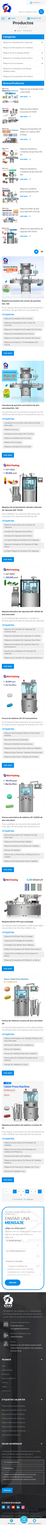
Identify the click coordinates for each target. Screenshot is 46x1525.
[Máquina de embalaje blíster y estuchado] (10, 96)
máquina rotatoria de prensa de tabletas (21, 846)
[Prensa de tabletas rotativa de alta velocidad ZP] (23, 997)
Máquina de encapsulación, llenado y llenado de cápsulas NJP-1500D (22, 508)
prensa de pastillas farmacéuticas (18, 744)
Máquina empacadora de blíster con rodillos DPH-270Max (30, 132)
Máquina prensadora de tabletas (18, 47)
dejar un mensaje (24, 1520)
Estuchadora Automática (11, 1435)
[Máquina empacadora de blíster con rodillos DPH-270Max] (10, 135)
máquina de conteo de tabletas (13, 1427)
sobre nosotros (7, 1370)
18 (19, 1191)
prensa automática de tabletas (17, 1156)
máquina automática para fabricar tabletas (22, 748)
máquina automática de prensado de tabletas (20, 1144)
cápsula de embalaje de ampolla (18, 941)
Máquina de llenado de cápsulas (14, 1431)
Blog (26, 1516)
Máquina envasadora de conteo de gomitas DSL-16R (21, 302)
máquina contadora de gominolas (14, 1410)
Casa (13, 18)
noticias (5, 1382)
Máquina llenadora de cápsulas (17, 42)
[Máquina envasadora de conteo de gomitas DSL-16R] (23, 277)
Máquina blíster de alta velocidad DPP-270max (30, 210)
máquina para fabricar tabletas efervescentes (23, 752)
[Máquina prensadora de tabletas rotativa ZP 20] (23, 1101)
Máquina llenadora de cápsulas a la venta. (22, 636)
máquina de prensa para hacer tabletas (20, 861)
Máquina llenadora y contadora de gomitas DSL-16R (31, 172)
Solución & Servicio (8, 1378)
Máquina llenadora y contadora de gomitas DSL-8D (31, 152)
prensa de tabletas (12, 1049)
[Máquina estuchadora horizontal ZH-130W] (10, 116)
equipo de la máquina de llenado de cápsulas (20, 652)
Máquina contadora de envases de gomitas (22, 329)
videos (4, 1387)
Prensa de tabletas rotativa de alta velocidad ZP (22, 1022)
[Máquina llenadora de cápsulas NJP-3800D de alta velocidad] (23, 588)
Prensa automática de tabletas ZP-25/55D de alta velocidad (22, 818)
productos (5, 1374)
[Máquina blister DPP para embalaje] (23, 898)
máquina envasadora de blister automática (22, 949)
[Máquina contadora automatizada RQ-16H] (10, 195)
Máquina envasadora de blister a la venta (21, 960)
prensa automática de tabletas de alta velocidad (20, 836)
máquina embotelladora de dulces (19, 334)
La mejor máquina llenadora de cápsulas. (21, 551)
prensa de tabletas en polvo (16, 1064)
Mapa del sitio (36, 1516)
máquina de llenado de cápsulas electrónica (23, 658)
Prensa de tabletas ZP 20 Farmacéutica (19, 718)
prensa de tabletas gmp (14, 1171)
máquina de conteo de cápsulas (13, 1422)
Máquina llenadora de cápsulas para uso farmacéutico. (21, 645)
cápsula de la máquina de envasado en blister (21, 954)
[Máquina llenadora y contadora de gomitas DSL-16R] (10, 175)
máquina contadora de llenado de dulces (22, 338)
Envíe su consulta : (14, 1261)
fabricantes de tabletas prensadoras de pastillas (20, 1059)
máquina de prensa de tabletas (13, 1414)
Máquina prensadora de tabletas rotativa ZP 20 (22, 1126)
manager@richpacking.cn (19, 1329)
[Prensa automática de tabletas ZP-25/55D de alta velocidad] (23, 794)
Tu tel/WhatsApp (13, 1240)
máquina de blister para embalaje (18, 936)
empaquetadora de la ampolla (13, 1418)
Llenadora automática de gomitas (18, 434)
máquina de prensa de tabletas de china (21, 1167)
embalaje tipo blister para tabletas (18, 945)
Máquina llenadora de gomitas (17, 438)
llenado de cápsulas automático (18, 531)
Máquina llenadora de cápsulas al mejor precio (21, 545)
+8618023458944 (16, 1337)
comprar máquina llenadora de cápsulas (21, 540)
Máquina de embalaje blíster (16, 53)
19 (23, 1191)
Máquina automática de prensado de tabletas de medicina (20, 1150)
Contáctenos (6, 1391)
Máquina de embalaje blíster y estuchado (32, 90)
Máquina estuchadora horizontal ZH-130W (29, 110)
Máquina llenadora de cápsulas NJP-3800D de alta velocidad (22, 613)
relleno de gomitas (12, 442)
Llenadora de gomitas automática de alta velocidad (22, 424)
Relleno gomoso (11, 430)
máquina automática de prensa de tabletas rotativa (22, 1161)
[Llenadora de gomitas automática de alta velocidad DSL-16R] (23, 381)
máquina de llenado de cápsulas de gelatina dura (19, 630)
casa (3, 1366)
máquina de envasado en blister (13, 1406)
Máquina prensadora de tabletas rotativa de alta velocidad (23, 1039)
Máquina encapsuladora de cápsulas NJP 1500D (31, 230)
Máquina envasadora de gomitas (18, 318)
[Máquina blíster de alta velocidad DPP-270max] (10, 215)
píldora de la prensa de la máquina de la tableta (21, 855)
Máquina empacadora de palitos (18, 76)
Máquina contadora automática (18, 58)
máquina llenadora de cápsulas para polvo (22, 640)
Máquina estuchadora (13, 63)
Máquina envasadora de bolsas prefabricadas (17, 69)
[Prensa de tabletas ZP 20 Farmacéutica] (23, 695)
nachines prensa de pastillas (16, 740)
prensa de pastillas (12, 850)
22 (35, 1191)
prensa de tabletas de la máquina (18, 1045)
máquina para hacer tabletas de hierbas (21, 757)
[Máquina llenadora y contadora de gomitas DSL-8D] (10, 155)
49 (21, 1195)
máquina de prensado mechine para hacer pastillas (22, 734)
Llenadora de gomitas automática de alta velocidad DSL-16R (20, 406)
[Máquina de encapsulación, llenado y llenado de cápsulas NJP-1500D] (23, 483)
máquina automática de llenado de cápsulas (19, 526)
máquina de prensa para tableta (17, 842)
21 (31, 1191)
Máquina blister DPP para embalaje (17, 922)
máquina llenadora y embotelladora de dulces (21, 343)
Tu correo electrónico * (16, 1251)
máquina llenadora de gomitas (17, 447)
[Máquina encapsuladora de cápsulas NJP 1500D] (10, 235)
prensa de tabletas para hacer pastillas (20, 1053)
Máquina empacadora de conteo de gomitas (19, 324)
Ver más (24, 97)
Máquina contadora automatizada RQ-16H (29, 190)
